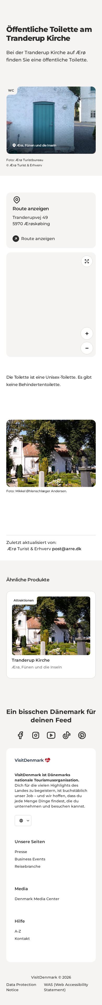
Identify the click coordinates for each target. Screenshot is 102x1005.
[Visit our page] (35, 735)
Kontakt (22, 938)
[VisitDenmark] (32, 760)
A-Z (18, 931)
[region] (51, 304)
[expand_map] (87, 261)
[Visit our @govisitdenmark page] (66, 735)
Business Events (30, 859)
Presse (21, 851)
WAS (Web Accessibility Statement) (66, 987)
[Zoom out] (87, 348)
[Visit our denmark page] (20, 735)
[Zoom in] (87, 333)
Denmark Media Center (37, 898)
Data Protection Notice (21, 987)
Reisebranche (28, 866)
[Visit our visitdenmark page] (51, 735)
